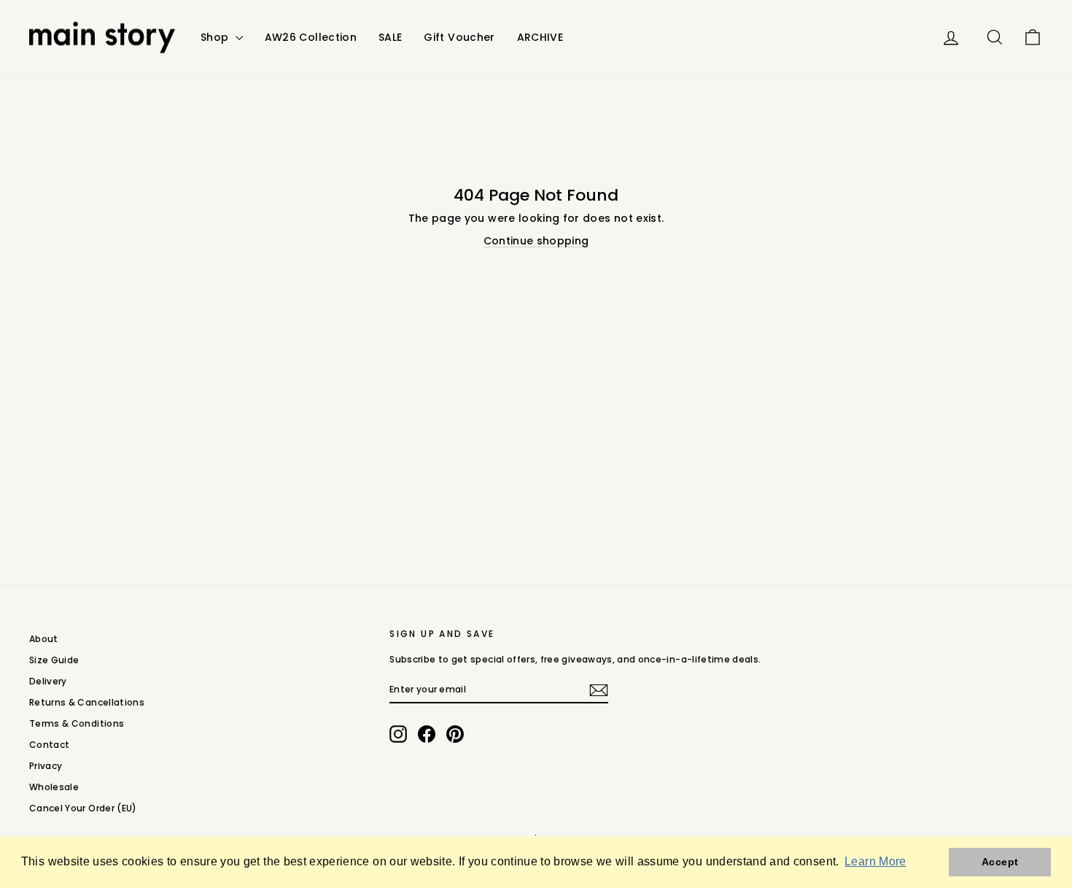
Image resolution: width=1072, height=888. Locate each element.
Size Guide (54, 660)
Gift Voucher (459, 37)
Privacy (45, 766)
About (43, 639)
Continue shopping (536, 240)
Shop (216, 37)
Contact (49, 744)
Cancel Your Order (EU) (83, 808)
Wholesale (54, 787)
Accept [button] (1000, 862)
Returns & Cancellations (86, 702)
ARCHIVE (540, 37)
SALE (390, 37)
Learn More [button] (875, 861)
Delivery (48, 681)
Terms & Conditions (76, 723)
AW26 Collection (311, 37)
